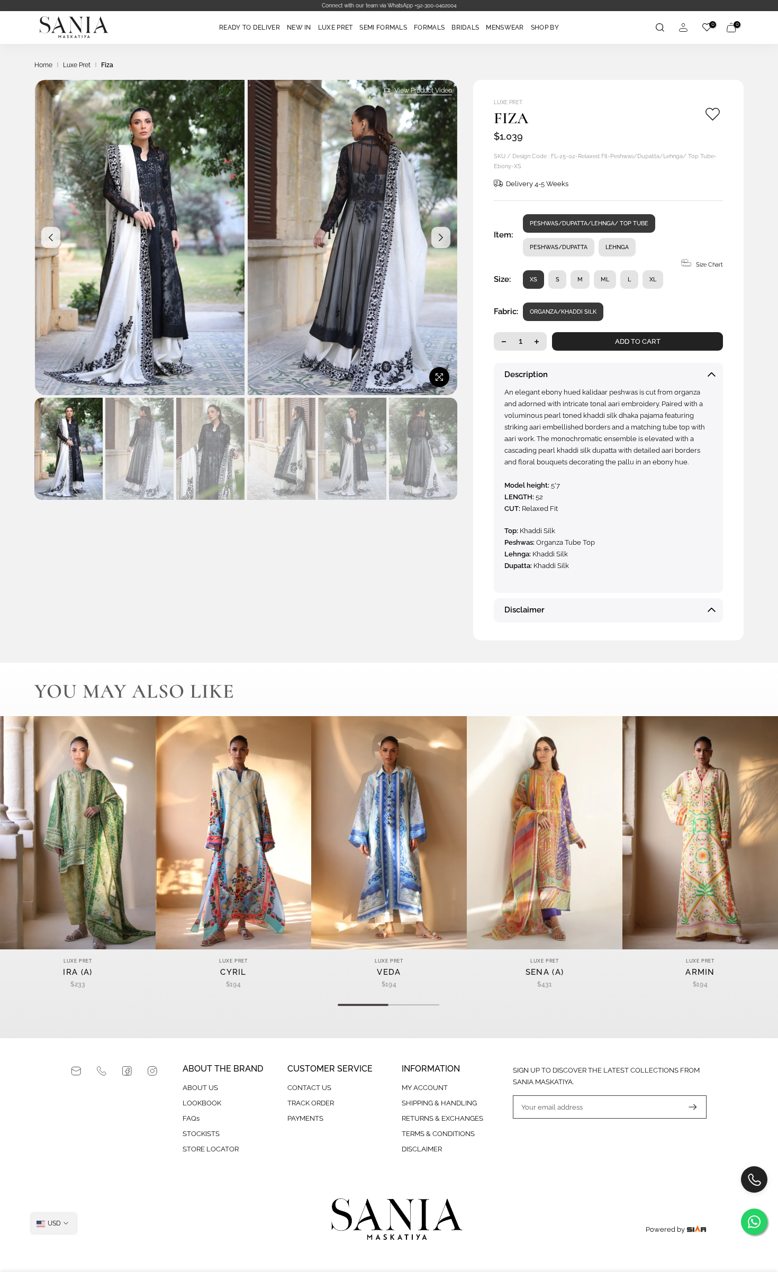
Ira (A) (77, 972)
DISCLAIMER (422, 1149)
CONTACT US (309, 1088)
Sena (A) (545, 972)
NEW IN (299, 27)
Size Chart (709, 264)
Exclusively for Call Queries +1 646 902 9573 (389, 5)
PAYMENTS (305, 1118)
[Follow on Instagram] (152, 1071)
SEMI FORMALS (383, 27)
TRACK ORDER (310, 1103)
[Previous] (50, 237)
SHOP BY (545, 27)
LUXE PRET (335, 27)
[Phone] (101, 1071)
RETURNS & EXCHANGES (442, 1118)
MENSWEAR (504, 27)
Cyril (233, 972)
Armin (700, 972)
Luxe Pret (77, 65)
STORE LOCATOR (211, 1149)
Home (43, 65)
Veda (389, 972)
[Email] (76, 1071)
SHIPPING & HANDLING (439, 1103)
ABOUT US (200, 1088)
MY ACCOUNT (425, 1088)
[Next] (440, 237)
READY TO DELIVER (249, 27)
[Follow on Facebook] (127, 1071)
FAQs (191, 1118)
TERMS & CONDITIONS (438, 1134)
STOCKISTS (201, 1134)
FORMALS (429, 27)
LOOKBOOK (202, 1103)
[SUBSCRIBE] (687, 1107)
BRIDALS (465, 27)
